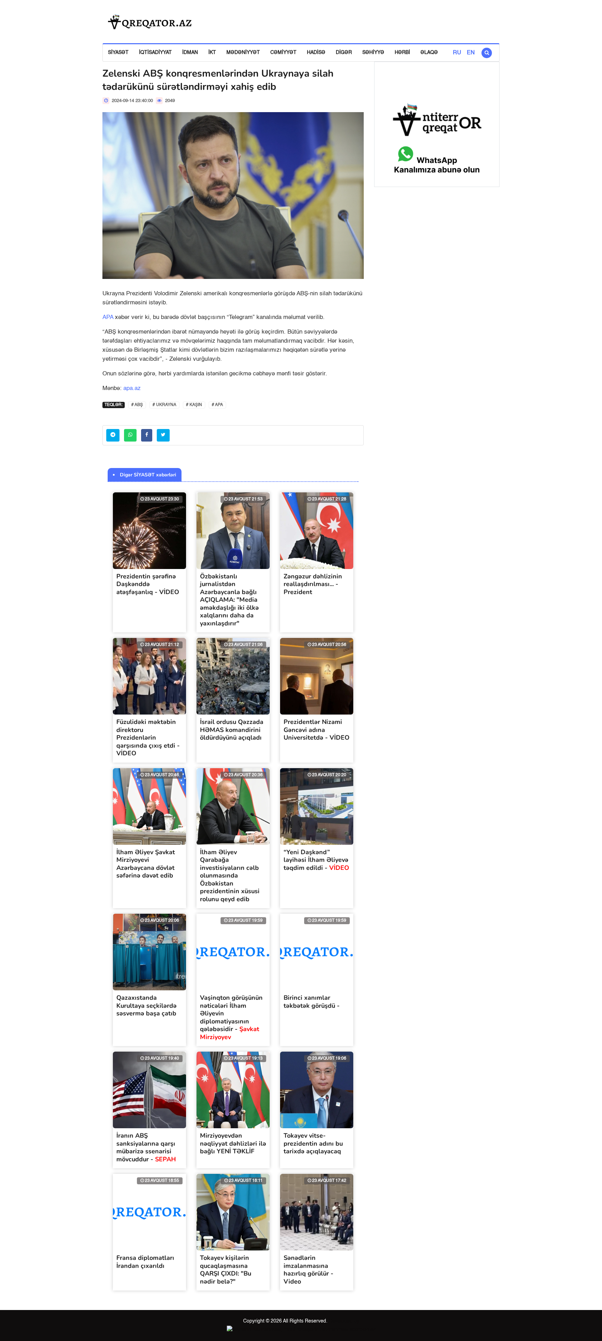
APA (107, 317)
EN (471, 53)
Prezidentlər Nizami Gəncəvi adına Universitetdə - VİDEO (316, 730)
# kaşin (194, 405)
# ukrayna (164, 405)
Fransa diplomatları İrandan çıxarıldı (145, 1262)
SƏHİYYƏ (373, 52)
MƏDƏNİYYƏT (243, 52)
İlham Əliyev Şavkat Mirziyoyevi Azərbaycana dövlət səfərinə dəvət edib (145, 864)
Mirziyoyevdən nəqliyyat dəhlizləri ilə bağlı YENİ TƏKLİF (233, 1143)
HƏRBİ (402, 52)
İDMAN (190, 52)
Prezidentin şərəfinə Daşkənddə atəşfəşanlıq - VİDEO (147, 584)
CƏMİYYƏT (283, 52)
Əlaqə (429, 52)
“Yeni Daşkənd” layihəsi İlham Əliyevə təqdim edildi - (316, 860)
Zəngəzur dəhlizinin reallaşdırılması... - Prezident (313, 584)
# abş (137, 405)
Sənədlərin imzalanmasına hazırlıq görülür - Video (308, 1270)
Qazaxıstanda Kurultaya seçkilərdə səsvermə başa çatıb (146, 1005)
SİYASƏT (118, 52)
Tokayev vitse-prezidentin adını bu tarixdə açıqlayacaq (313, 1143)
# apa (217, 405)
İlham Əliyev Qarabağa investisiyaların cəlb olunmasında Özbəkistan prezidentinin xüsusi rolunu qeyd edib (230, 875)
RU (457, 53)
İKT (212, 52)
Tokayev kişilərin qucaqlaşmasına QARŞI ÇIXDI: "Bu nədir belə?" (225, 1270)
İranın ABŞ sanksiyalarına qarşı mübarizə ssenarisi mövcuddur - (146, 1147)
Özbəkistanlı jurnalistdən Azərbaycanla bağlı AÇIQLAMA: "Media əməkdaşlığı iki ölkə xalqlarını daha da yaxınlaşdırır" (229, 599)
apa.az (132, 388)
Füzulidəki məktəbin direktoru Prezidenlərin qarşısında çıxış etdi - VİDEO (148, 737)
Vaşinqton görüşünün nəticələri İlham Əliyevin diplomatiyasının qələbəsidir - (231, 1017)
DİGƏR (344, 52)
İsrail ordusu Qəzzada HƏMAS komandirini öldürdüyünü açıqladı (231, 730)
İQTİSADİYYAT (155, 52)
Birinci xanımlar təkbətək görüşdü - (312, 1001)
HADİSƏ (316, 52)
